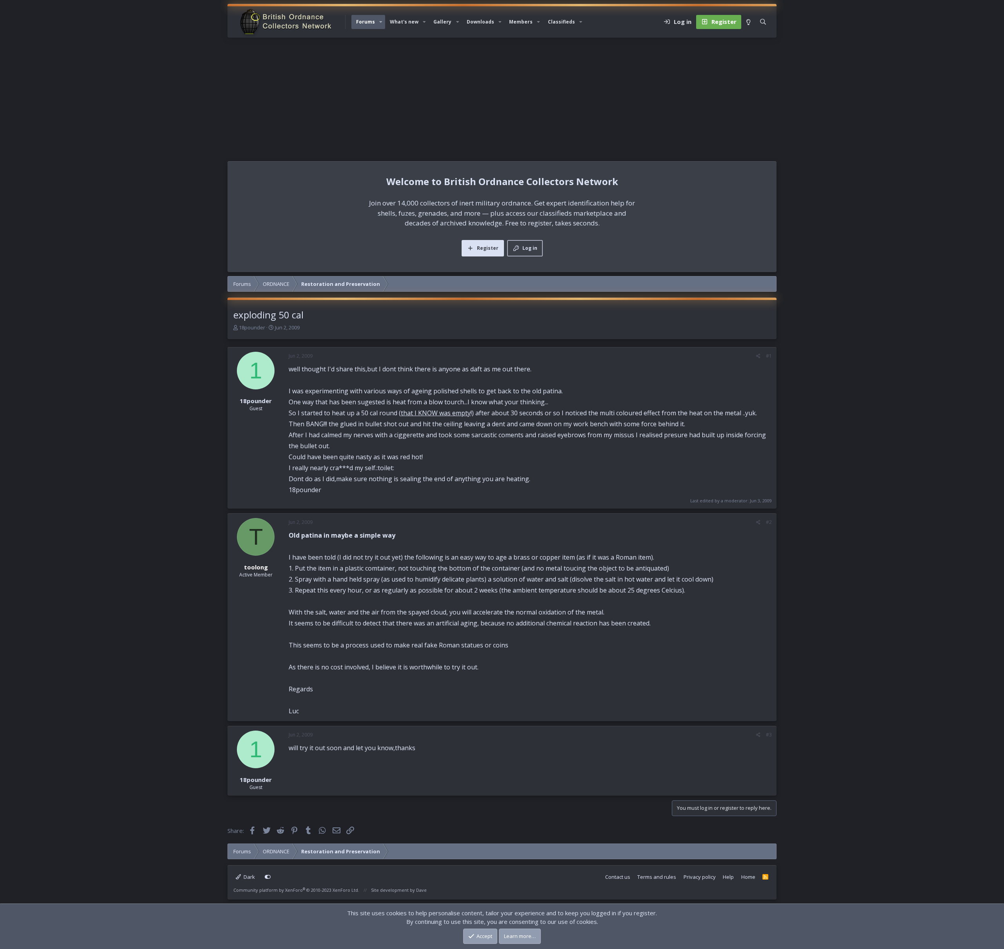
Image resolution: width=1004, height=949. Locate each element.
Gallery (442, 21)
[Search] (763, 22)
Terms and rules (656, 876)
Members (521, 21)
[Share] (758, 356)
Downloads (480, 21)
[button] (380, 22)
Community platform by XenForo (296, 890)
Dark (248, 876)
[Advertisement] (502, 96)
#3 (769, 734)
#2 (769, 522)
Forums (365, 21)
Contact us (617, 876)
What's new (404, 21)
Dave (421, 890)
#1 (769, 356)
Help (728, 876)
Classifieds (561, 21)
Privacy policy (700, 876)
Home (748, 876)
